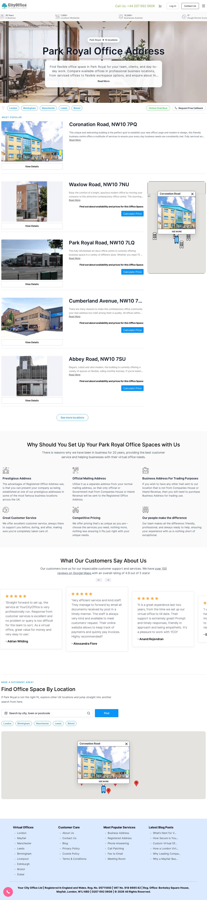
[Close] (192, 194)
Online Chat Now (158, 108)
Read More (103, 81)
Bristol (77, 108)
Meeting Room (116, 858)
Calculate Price (132, 213)
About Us (68, 833)
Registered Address (120, 838)
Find (106, 713)
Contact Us (190, 6)
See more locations (72, 417)
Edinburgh (23, 864)
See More (177, 231)
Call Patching (116, 848)
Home (3, 25)
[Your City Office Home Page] (14, 6)
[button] (177, 240)
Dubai (20, 874)
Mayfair (21, 838)
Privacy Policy (71, 848)
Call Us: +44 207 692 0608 (135, 6)
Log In (172, 6)
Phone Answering (118, 843)
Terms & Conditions (74, 858)
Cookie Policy (70, 853)
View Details (32, 166)
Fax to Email (115, 853)
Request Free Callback (191, 108)
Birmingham (29, 108)
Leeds (64, 108)
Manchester (48, 108)
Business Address (118, 833)
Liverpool (23, 858)
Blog (65, 843)
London (13, 108)
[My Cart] (160, 5)
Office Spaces (17, 25)
